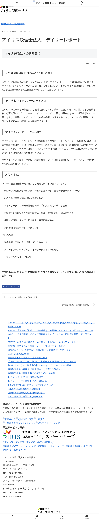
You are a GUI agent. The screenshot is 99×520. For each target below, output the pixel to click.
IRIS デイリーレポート (12, 286)
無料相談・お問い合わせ (13, 23)
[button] (91, 319)
